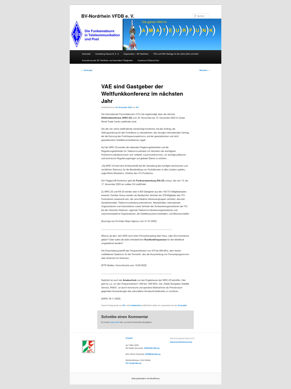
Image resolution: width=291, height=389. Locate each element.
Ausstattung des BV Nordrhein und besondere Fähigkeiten (107, 60)
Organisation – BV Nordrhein (136, 53)
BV (137, 107)
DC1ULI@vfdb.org (133, 363)
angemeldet (114, 322)
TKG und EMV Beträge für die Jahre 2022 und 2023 (175, 53)
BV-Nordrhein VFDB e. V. (107, 16)
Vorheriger (87, 70)
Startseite (86, 53)
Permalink (182, 305)
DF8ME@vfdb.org (152, 354)
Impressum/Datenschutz (148, 60)
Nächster (204, 70)
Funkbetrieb (135, 305)
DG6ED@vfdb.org (151, 348)
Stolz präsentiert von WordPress (146, 378)
